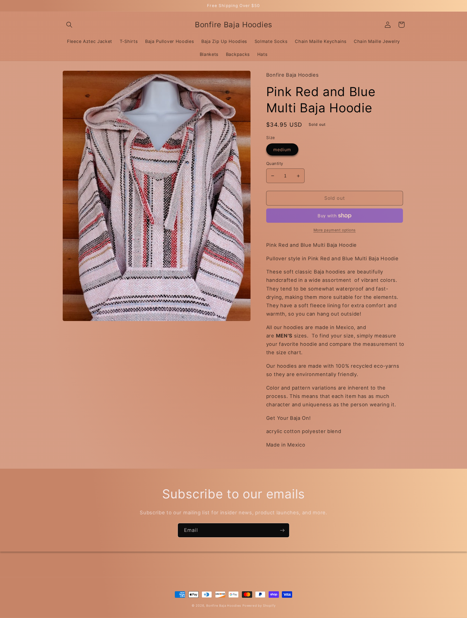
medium (282, 149)
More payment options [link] (334, 230)
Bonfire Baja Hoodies (223, 605)
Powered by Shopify (259, 605)
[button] (69, 25)
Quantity (274, 163)
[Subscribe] (282, 530)
